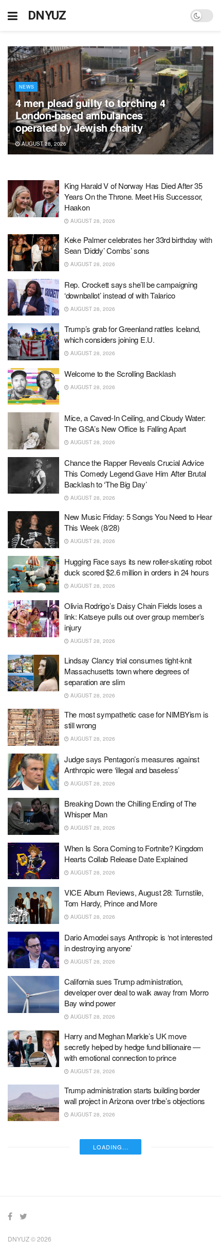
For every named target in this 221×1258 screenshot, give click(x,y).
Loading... (110, 1147)
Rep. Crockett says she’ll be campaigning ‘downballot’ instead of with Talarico (130, 290)
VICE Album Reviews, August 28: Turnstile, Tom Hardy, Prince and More (134, 897)
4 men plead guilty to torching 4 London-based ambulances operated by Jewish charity (90, 115)
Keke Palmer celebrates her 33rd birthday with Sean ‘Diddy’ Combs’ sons (138, 245)
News (26, 86)
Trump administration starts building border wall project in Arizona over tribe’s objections (134, 1095)
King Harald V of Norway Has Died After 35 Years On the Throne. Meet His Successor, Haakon (133, 196)
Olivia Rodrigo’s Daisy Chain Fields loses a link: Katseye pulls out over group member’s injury (134, 616)
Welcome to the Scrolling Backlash (120, 373)
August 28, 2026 (43, 143)
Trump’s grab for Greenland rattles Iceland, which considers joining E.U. (132, 334)
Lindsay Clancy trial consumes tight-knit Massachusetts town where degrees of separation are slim (128, 671)
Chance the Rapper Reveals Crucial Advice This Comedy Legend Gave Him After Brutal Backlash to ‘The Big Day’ (135, 473)
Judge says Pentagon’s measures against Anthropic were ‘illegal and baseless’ (131, 764)
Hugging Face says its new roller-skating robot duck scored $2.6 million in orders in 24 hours (137, 567)
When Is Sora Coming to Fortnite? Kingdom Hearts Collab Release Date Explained (134, 853)
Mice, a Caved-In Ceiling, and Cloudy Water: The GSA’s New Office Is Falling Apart (135, 423)
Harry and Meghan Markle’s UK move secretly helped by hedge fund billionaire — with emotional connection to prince (132, 1046)
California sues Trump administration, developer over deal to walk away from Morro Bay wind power (136, 992)
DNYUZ (47, 15)
